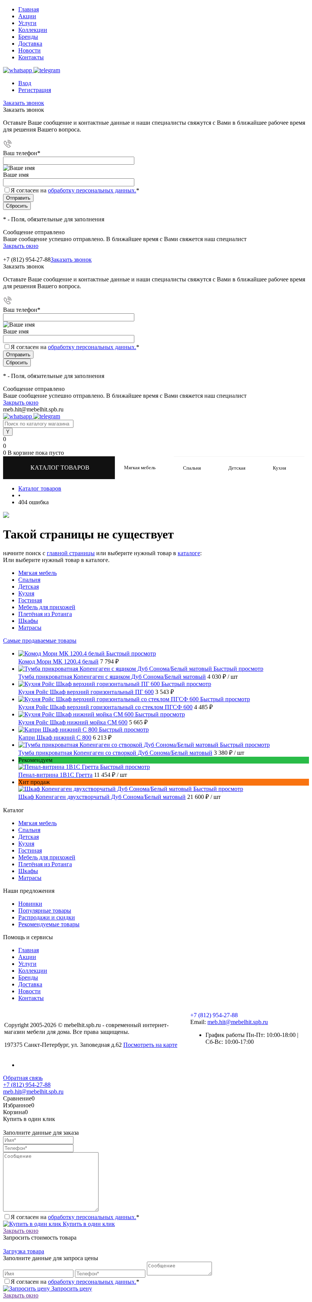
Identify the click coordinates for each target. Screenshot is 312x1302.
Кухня (26, 593)
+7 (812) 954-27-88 (27, 259)
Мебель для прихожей (46, 607)
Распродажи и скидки (46, 917)
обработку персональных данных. (92, 190)
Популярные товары (44, 910)
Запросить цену (71, 1288)
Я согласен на (75, 190)
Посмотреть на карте (150, 1045)
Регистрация (34, 90)
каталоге (189, 553)
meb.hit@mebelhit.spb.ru (237, 1022)
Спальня (29, 579)
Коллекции (32, 30)
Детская (28, 586)
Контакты (31, 57)
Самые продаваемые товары (39, 640)
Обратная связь (23, 1078)
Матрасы (29, 627)
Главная (28, 9)
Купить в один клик (88, 1224)
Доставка (30, 43)
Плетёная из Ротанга (45, 614)
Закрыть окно (20, 246)
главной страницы (71, 553)
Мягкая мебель (37, 573)
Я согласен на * (75, 1217)
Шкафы (28, 621)
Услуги (27, 23)
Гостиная (30, 600)
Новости (29, 50)
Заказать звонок (23, 103)
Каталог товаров (60, 467)
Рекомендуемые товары (49, 924)
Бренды (28, 36)
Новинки (30, 903)
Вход (24, 83)
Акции (27, 16)
